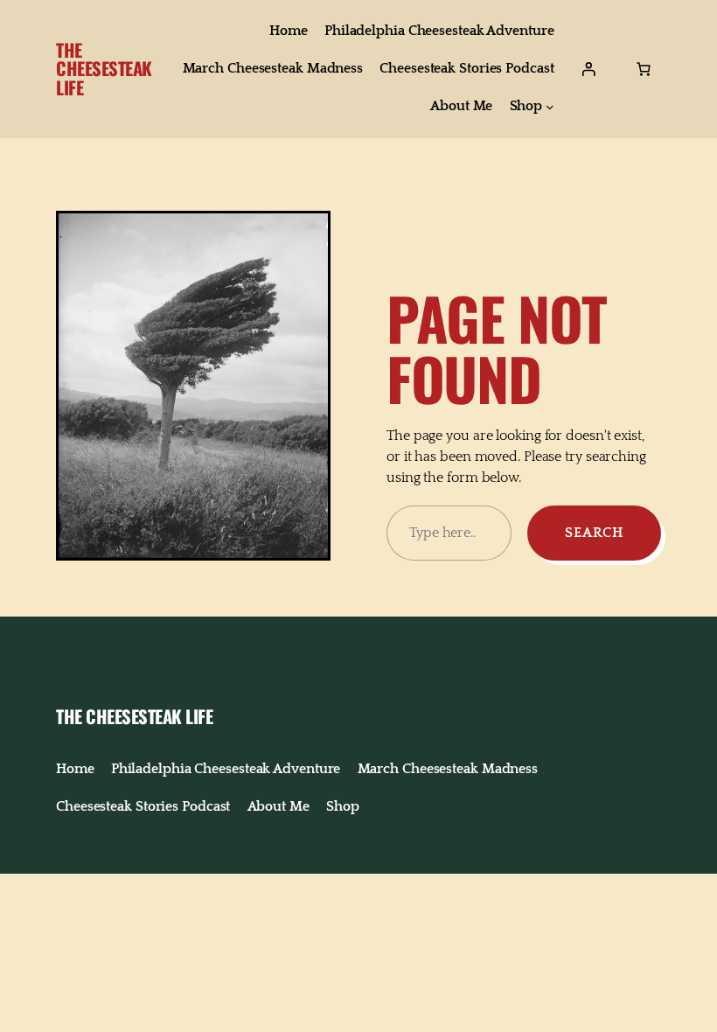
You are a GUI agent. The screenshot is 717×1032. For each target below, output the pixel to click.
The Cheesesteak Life (104, 69)
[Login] (588, 69)
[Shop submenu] (550, 106)
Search (594, 533)
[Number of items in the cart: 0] (643, 69)
